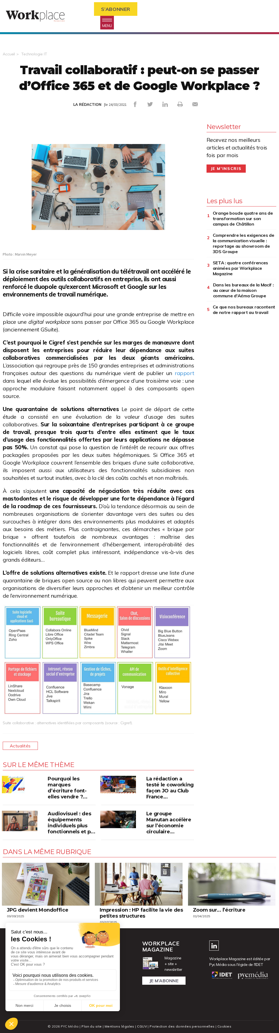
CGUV (142, 1026)
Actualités (20, 745)
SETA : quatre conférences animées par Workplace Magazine (240, 268)
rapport (184, 373)
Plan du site (91, 1026)
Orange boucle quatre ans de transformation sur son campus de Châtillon (243, 218)
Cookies (224, 1026)
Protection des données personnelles (182, 1026)
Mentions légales (119, 1026)
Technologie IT (34, 54)
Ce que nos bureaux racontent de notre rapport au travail (244, 309)
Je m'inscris (226, 168)
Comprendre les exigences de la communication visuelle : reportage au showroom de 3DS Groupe (243, 243)
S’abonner (115, 9)
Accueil (9, 54)
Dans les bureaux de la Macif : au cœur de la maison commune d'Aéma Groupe (243, 290)
